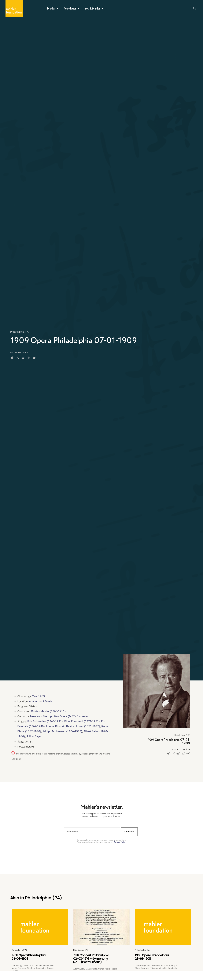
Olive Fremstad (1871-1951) (82, 721)
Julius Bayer (33, 736)
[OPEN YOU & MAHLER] (102, 8)
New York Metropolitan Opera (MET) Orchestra (59, 716)
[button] (12, 358)
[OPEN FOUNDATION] (78, 8)
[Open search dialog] (194, 9)
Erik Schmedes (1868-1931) (45, 721)
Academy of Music (41, 701)
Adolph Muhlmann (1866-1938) (62, 731)
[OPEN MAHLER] (57, 8)
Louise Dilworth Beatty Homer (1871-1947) (73, 726)
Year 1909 (38, 696)
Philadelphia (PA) (19, 331)
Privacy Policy (119, 842)
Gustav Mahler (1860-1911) (48, 711)
